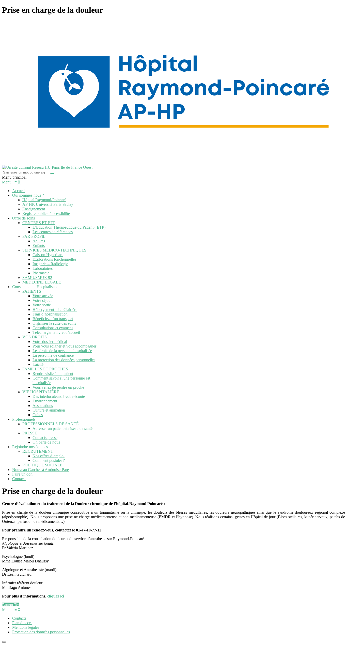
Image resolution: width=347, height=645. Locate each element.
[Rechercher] (52, 173)
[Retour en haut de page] (4, 642)
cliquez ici (55, 596)
